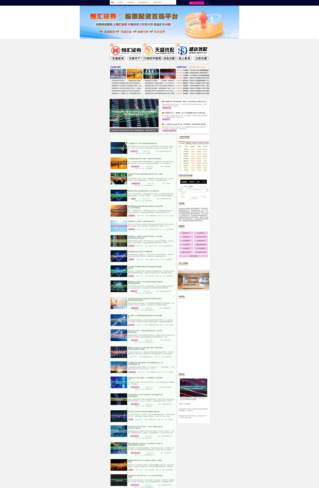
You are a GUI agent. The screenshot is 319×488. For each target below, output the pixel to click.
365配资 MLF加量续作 (185, 404)
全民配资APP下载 (135, 387)
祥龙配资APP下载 (201, 252)
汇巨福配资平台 (134, 151)
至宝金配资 (131, 259)
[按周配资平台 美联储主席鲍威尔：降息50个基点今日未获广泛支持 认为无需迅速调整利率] (151, 74)
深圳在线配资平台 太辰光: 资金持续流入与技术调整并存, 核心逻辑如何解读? (145, 395)
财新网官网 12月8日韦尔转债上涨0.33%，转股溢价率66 (128, 88)
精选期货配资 (132, 215)
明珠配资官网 (201, 241)
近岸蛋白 (186, 158)
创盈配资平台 (166, 119)
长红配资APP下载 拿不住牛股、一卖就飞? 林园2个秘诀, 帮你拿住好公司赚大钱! (145, 427)
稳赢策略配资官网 (201, 244)
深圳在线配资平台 (135, 404)
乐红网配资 (131, 276)
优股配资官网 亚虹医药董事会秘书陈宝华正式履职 (160, 93)
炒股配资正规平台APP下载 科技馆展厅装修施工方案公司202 (163, 86)
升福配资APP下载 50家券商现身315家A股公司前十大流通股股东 (145, 174)
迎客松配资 (186, 248)
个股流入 (194, 143)
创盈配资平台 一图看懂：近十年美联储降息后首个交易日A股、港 (131, 93)
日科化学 (186, 165)
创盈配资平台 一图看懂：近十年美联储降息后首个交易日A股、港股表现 (189, 113)
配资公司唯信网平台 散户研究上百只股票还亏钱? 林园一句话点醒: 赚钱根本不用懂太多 (145, 444)
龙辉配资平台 (134, 291)
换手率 (206, 143)
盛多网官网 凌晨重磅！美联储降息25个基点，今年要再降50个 (163, 88)
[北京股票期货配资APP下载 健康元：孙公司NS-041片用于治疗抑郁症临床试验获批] (193, 387)
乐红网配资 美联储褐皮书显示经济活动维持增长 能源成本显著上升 (145, 267)
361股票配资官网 (135, 166)
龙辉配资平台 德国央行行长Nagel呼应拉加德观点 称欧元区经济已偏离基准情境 (145, 282)
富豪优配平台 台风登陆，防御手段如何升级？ (141, 221)
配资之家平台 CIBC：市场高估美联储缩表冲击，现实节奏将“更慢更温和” (145, 331)
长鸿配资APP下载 (135, 436)
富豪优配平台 (132, 229)
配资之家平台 (135, 340)
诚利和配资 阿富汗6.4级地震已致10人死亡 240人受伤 (160, 91)
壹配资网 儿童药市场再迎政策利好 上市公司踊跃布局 (143, 191)
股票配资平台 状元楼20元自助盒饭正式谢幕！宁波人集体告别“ (130, 86)
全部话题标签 (193, 256)
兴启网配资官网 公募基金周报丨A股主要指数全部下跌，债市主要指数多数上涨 (145, 363)
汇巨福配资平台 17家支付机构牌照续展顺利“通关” (142, 143)
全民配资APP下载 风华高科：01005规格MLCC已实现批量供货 (145, 378)
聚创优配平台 (132, 245)
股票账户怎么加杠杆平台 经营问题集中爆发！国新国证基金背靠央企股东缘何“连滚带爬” (145, 348)
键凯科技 (186, 161)
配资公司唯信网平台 (135, 453)
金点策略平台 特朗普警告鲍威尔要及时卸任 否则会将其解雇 (145, 316)
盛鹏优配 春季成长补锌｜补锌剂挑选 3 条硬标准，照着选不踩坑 (145, 461)
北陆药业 (186, 163)
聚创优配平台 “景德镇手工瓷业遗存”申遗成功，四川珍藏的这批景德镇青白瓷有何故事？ (145, 237)
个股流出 (200, 143)
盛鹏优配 (131, 469)
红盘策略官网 (186, 241)
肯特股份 (186, 154)
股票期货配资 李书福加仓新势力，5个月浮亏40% (159, 83)
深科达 (186, 168)
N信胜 (186, 149)
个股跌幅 (188, 143)
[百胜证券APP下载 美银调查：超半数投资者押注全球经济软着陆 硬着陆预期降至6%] (118, 74)
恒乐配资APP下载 (135, 485)
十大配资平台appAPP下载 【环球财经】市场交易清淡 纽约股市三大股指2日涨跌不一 (193, 124)
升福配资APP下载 (136, 183)
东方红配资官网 (201, 248)
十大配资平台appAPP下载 (169, 131)
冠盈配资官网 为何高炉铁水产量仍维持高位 (141, 80)
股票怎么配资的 (186, 252)
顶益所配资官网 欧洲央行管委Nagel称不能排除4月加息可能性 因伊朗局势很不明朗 (145, 299)
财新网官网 (186, 237)
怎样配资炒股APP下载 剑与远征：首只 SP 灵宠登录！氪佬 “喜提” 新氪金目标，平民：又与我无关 (193, 304)
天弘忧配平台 (201, 233)
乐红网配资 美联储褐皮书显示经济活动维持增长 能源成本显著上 (131, 83)
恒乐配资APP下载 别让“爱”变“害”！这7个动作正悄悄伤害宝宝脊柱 (145, 476)
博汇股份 (186, 151)
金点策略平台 (131, 325)
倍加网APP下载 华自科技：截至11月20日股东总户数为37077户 (186, 101)
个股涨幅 (181, 143)
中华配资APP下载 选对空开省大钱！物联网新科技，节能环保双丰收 (133, 130)
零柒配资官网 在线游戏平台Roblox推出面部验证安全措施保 (129, 91)
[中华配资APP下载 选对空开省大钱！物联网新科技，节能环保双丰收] (134, 113)
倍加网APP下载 (167, 108)
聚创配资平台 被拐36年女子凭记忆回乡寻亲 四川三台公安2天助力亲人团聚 (193, 318)
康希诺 (186, 156)
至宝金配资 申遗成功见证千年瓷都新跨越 (140, 251)
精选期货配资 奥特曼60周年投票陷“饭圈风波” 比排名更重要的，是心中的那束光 (145, 207)
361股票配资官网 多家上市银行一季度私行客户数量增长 (144, 159)
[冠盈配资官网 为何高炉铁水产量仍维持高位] (135, 74)
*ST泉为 (186, 170)
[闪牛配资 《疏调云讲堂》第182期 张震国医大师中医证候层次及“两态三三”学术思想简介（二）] (168, 74)
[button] (180, 190)
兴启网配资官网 (132, 372)
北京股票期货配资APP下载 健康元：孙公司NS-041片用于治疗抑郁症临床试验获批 (193, 398)
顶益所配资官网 (134, 308)
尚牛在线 (131, 419)
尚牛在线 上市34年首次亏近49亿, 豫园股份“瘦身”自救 (143, 411)
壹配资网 (133, 198)
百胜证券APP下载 (201, 237)
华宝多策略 (186, 244)
